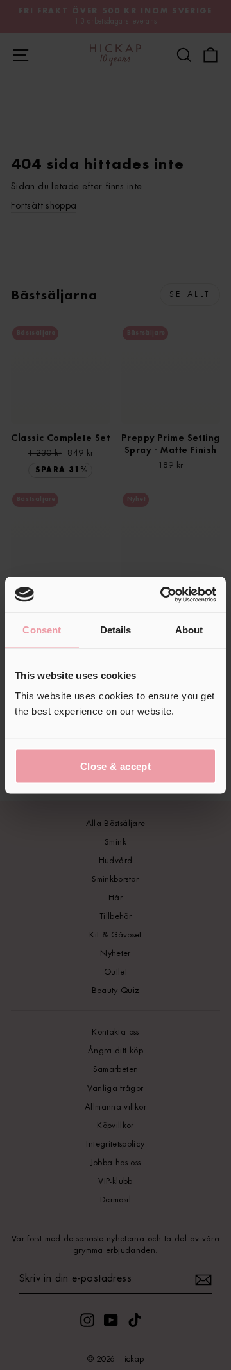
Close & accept (115, 765)
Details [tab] (116, 630)
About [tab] (189, 630)
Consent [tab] (41, 630)
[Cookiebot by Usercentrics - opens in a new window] (163, 594)
